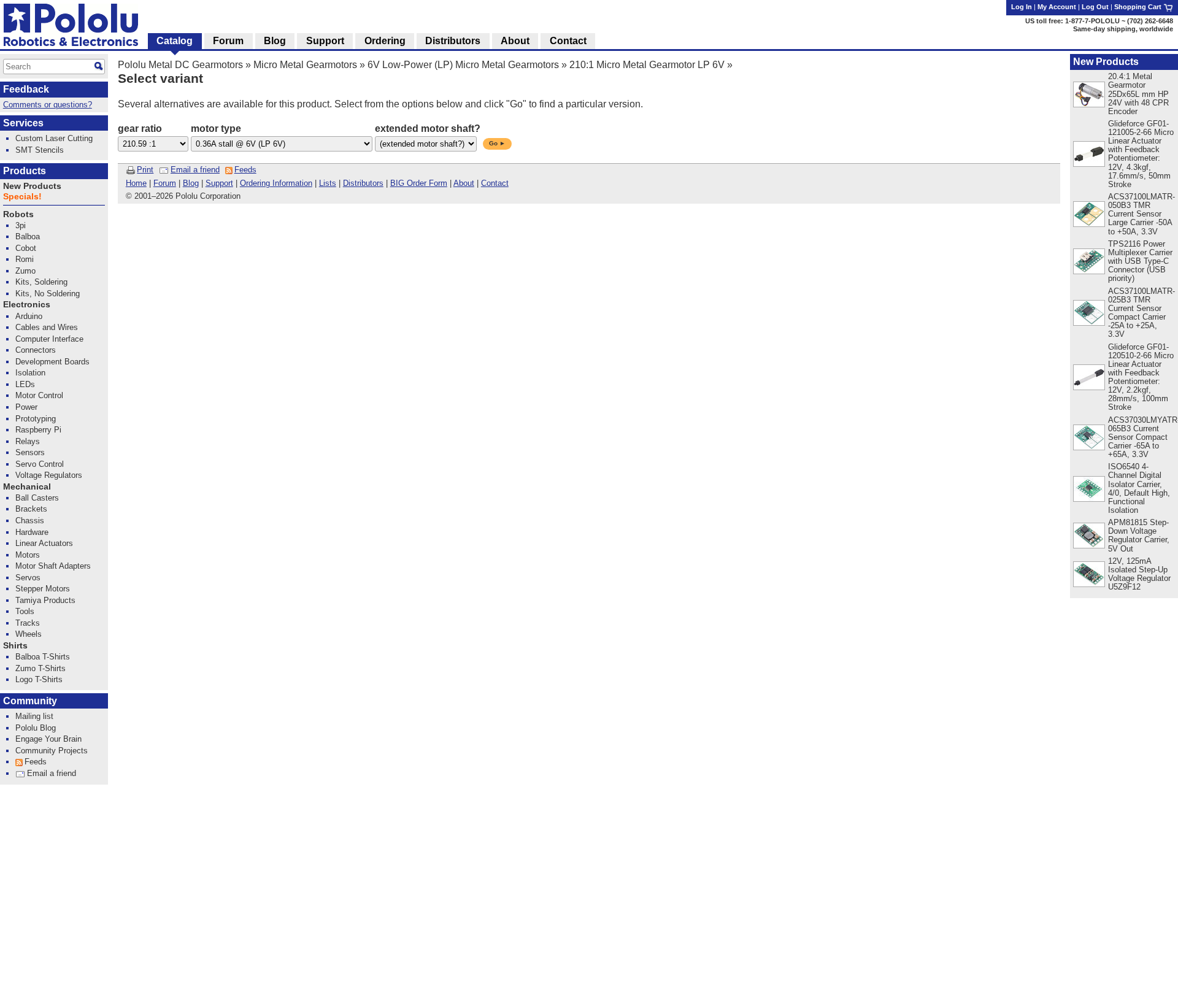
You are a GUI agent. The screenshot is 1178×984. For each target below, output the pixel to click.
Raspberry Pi (38, 429)
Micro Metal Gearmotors (305, 65)
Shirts (15, 645)
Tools (24, 611)
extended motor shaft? (427, 128)
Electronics (26, 304)
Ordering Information (276, 183)
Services (23, 123)
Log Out (1095, 6)
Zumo (25, 270)
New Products (1106, 61)
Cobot (25, 248)
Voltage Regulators (48, 475)
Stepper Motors (42, 588)
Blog (191, 183)
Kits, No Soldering (47, 293)
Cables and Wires (46, 327)
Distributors (363, 183)
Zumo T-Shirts (40, 668)
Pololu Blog (35, 727)
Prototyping (35, 418)
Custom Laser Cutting (54, 138)
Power (26, 407)
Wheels (28, 634)
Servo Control (39, 464)
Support (219, 183)
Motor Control (39, 395)
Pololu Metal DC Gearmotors (180, 65)
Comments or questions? (47, 104)
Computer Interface (49, 339)
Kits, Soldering (41, 281)
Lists (327, 183)
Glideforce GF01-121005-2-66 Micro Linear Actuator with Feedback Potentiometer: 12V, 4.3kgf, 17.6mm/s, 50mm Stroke (1141, 154)
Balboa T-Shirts (42, 656)
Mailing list (34, 716)
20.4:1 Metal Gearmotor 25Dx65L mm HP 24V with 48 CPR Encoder (1138, 93)
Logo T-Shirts (39, 679)
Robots (18, 214)
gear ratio (140, 128)
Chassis (29, 520)
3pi (20, 225)
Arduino (28, 316)
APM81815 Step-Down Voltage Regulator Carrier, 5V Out (1138, 535)
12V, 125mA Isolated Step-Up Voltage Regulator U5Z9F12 (1139, 573)
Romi (24, 259)
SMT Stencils (39, 150)
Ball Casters (37, 497)
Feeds (245, 169)
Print (145, 169)
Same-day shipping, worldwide (1123, 29)
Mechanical (27, 486)
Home (136, 183)
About (463, 183)
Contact (495, 183)
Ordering (385, 41)
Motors (27, 554)
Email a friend (195, 169)
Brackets (31, 508)
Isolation (30, 372)
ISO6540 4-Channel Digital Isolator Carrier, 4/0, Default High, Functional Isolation (1139, 488)
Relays (27, 441)
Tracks (27, 623)
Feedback (26, 89)
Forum (164, 183)
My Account (1056, 6)
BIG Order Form (418, 183)
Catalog (174, 41)
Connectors (35, 350)
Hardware (31, 532)
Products (24, 171)
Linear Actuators (44, 543)
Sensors (30, 452)
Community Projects (51, 750)
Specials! (22, 196)
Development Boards (52, 361)
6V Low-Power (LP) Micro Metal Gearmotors (463, 65)
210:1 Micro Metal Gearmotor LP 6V (647, 65)
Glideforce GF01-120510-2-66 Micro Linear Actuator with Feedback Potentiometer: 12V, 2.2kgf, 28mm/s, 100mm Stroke (1141, 377)
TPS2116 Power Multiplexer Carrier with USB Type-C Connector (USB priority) (1140, 261)
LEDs (25, 384)
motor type (216, 128)
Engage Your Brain (48, 739)
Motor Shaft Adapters (53, 566)
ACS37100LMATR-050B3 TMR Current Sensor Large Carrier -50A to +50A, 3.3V (1141, 214)
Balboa (27, 236)
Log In (1021, 6)
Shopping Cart (1138, 6)
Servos (27, 577)
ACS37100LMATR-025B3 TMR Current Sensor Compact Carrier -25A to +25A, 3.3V (1141, 312)
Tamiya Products (45, 600)
